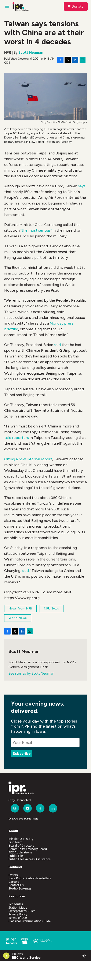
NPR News (51, 608)
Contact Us (16, 885)
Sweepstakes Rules (21, 911)
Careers (13, 882)
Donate (77, 6)
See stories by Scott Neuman (31, 673)
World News (18, 618)
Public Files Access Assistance (29, 859)
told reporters (16, 437)
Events (13, 875)
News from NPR (20, 608)
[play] (6, 956)
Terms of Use (17, 918)
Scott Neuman (30, 52)
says (81, 186)
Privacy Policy (17, 914)
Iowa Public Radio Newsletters (29, 878)
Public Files (16, 856)
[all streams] (85, 955)
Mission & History (20, 839)
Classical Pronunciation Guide (29, 921)
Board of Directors (21, 845)
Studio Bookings (19, 888)
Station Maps (17, 907)
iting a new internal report (29, 459)
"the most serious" (36, 230)
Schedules (15, 904)
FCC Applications (20, 852)
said (57, 344)
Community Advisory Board (27, 849)
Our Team (15, 842)
